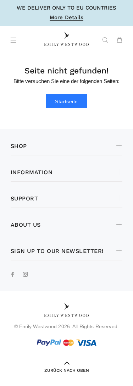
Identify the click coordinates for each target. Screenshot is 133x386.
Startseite (66, 101)
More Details (66, 18)
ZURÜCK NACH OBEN (66, 370)
